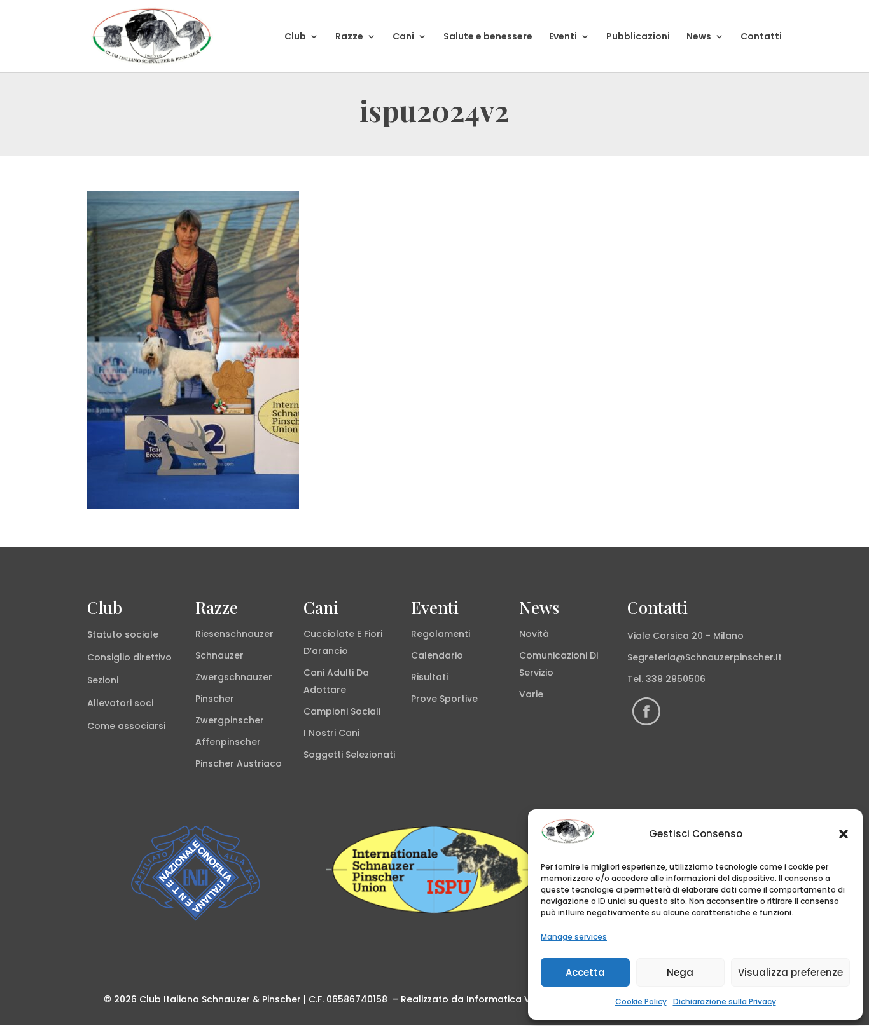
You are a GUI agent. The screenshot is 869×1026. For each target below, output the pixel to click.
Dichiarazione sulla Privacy (724, 1001)
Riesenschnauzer (234, 633)
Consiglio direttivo (129, 657)
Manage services (574, 936)
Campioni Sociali (341, 711)
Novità (534, 633)
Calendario (437, 655)
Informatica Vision (509, 999)
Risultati (429, 677)
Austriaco (259, 763)
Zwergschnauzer (233, 677)
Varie (531, 694)
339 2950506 (676, 679)
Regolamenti (440, 633)
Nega (680, 972)
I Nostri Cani (331, 733)
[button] (843, 834)
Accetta (585, 972)
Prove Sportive (444, 698)
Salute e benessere (487, 37)
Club (295, 37)
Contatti (761, 37)
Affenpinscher (228, 741)
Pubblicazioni (638, 37)
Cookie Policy (641, 1001)
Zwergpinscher (229, 720)
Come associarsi (126, 726)
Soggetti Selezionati (349, 754)
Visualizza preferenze (790, 972)
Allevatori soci (120, 703)
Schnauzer (219, 655)
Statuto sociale (122, 634)
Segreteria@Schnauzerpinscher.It (704, 657)
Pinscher (214, 698)
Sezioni (102, 680)
